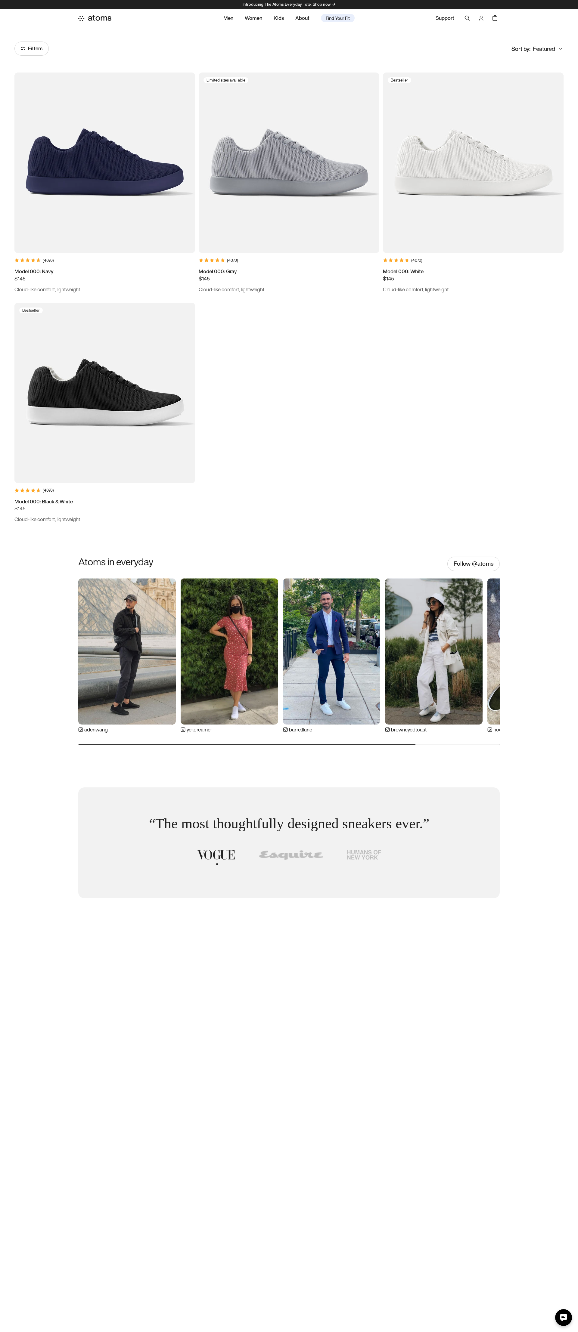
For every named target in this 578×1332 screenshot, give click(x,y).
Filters (35, 48)
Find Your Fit (338, 18)
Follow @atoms (473, 563)
